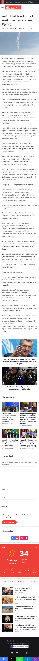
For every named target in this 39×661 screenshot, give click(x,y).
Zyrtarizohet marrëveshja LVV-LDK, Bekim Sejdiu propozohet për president (10, 417)
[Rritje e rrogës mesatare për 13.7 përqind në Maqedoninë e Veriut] (7, 600)
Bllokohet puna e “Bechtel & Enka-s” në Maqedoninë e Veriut (25, 609)
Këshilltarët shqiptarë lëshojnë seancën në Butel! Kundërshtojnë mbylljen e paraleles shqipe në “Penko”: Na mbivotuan (28, 418)
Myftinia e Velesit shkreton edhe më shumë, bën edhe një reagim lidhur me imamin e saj (25, 627)
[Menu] (3, 8)
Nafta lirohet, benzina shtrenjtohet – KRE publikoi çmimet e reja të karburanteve (10, 443)
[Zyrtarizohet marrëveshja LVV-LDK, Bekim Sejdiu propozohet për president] (10, 407)
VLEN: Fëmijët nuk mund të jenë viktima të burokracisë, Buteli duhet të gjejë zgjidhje (28, 443)
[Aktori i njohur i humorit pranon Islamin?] (7, 591)
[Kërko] (37, 8)
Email (4, 498)
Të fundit (21, 582)
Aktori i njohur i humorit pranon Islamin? (23, 589)
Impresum (29, 641)
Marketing (19, 641)
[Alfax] (13, 7)
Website (4, 506)
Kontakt (9, 641)
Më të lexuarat (8, 582)
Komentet (33, 582)
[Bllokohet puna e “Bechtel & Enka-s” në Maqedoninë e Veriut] (7, 609)
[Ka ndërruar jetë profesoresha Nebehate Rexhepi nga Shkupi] (7, 619)
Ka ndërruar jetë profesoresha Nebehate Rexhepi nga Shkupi (26, 617)
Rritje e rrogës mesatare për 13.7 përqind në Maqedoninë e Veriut (25, 599)
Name (4, 489)
